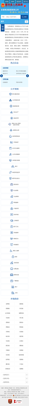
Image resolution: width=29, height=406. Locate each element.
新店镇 (8, 345)
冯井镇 (8, 331)
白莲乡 (21, 341)
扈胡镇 (21, 304)
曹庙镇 (21, 327)
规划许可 (5, 73)
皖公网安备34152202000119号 (21, 395)
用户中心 (26, 1)
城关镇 (21, 336)
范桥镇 (21, 359)
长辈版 (7, 1)
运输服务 (5, 82)
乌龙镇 (8, 317)
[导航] (26, 21)
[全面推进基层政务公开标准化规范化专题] (14, 11)
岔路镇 (21, 350)
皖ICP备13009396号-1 (7, 397)
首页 (2, 21)
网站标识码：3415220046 (6, 395)
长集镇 (21, 331)
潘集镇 (21, 345)
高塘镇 (8, 308)
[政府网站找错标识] (18, 401)
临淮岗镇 (21, 354)
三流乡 (21, 364)
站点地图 (15, 397)
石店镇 (8, 354)
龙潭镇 (8, 304)
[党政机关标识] (10, 401)
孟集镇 (8, 322)
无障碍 (12, 1)
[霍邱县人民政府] (14, 5)
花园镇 (21, 368)
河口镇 (21, 317)
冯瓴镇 (8, 350)
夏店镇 (8, 364)
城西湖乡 (21, 313)
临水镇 (8, 336)
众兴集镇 (7, 313)
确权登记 (5, 71)
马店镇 (8, 341)
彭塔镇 (8, 359)
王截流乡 (7, 368)
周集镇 (8, 327)
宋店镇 (21, 308)
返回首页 (19, 1)
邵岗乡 (21, 322)
